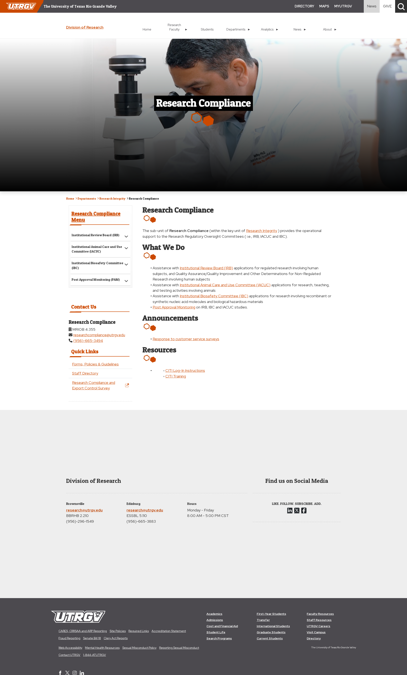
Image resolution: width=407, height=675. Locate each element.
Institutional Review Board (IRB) (95, 235)
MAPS (324, 6)
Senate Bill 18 (92, 638)
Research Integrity (112, 198)
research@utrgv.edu (84, 510)
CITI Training (175, 376)
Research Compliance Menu (95, 216)
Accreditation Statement (169, 631)
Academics (214, 614)
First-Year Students (271, 614)
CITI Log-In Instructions (185, 370)
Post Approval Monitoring (174, 307)
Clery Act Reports (116, 638)
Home (147, 29)
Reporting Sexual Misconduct (179, 648)
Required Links (138, 631)
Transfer (263, 620)
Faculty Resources (320, 614)
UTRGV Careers (318, 626)
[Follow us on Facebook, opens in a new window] (304, 510)
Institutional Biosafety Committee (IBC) (97, 265)
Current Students (270, 638)
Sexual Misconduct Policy (139, 648)
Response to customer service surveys (186, 338)
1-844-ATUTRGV (94, 655)
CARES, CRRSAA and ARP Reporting (83, 631)
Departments (87, 198)
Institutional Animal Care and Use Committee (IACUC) (97, 249)
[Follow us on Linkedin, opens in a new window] (290, 510)
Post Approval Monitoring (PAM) (96, 280)
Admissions (214, 620)
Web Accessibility (70, 648)
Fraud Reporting (69, 638)
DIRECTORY (304, 6)
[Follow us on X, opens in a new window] (297, 510)
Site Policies (118, 631)
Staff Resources (319, 620)
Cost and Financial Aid (222, 626)
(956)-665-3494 (88, 340)
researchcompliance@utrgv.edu (99, 334)
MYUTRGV (343, 6)
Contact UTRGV (69, 655)
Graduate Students (271, 632)
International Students (273, 626)
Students (207, 29)
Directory (314, 638)
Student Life (215, 632)
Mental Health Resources (102, 648)
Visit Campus (316, 632)
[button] (401, 6)
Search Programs (219, 638)
